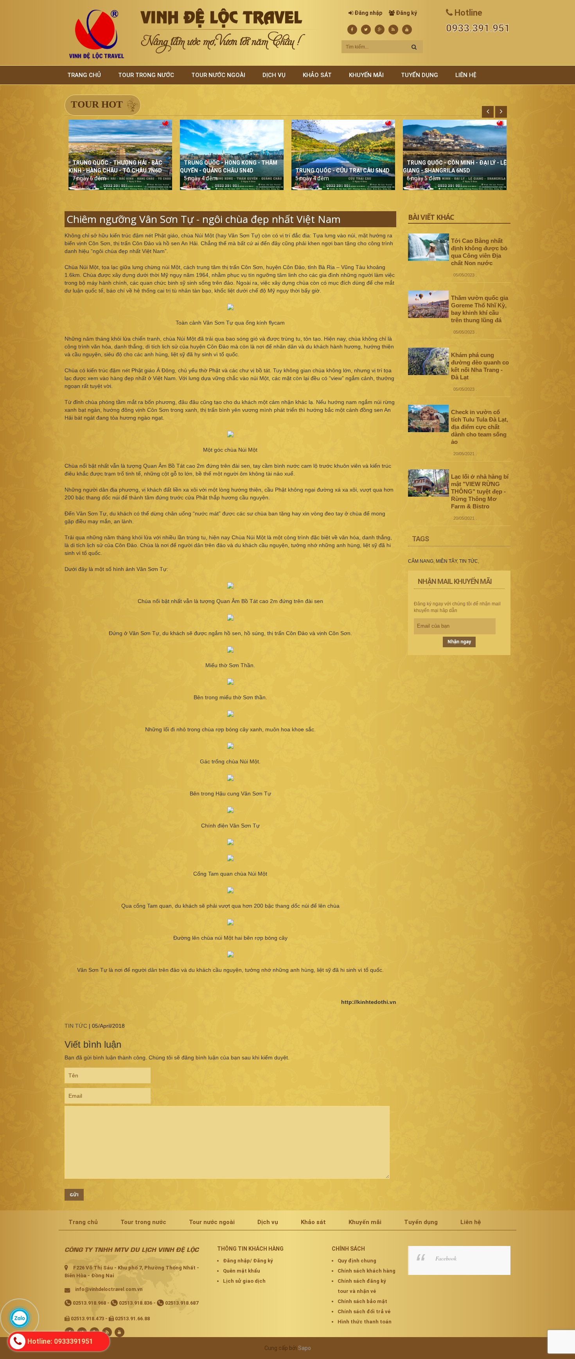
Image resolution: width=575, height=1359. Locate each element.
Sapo (304, 1348)
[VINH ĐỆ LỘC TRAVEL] (96, 34)
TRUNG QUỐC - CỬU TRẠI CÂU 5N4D (342, 170)
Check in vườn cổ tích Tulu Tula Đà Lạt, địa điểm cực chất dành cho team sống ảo (479, 427)
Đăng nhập (368, 13)
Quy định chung (357, 1261)
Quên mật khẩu (241, 1271)
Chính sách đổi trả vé (364, 1311)
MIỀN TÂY (446, 561)
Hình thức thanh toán (365, 1322)
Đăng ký (406, 13)
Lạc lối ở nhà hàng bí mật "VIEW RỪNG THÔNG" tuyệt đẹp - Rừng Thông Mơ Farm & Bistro (480, 491)
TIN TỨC (76, 1026)
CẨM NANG (420, 561)
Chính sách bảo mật (362, 1301)
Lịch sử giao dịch (244, 1281)
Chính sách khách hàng (366, 1271)
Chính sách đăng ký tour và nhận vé (362, 1286)
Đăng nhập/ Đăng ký (248, 1261)
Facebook (445, 1258)
